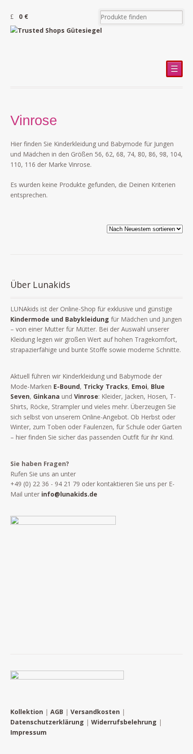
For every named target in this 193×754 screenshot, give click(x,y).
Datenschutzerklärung (47, 722)
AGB (56, 711)
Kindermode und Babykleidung (59, 319)
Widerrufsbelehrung (124, 722)
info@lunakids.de (69, 494)
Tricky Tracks (105, 386)
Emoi (139, 386)
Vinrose (86, 396)
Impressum (28, 732)
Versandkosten (95, 711)
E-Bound (66, 386)
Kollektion (26, 711)
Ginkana (46, 396)
